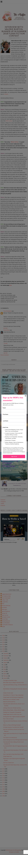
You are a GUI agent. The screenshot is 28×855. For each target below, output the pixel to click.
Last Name (5, 420)
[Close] (25, 396)
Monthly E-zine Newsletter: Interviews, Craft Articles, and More (14, 437)
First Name (5, 414)
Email (4, 407)
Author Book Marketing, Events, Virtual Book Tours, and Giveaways (14, 430)
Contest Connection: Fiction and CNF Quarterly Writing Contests (14, 434)
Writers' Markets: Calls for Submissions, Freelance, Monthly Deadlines (14, 443)
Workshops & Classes (10, 440)
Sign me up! (14, 456)
